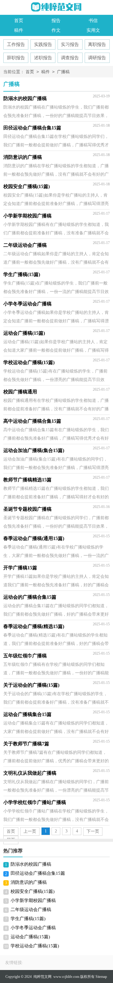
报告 (56, 20)
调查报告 (70, 57)
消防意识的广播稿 (29, 882)
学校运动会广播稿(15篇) (35, 945)
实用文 (93, 30)
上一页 (30, 831)
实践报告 (43, 44)
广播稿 (63, 72)
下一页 (92, 831)
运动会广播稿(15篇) (30, 936)
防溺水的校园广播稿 (31, 864)
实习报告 (70, 44)
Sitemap (101, 977)
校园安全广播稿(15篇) (33, 891)
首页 (18, 20)
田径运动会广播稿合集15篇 (38, 873)
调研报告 (97, 57)
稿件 (18, 30)
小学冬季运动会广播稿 (33, 927)
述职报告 (43, 57)
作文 (56, 30)
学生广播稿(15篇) (28, 918)
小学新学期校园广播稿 (33, 900)
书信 (93, 20)
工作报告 (16, 44)
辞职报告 (16, 57)
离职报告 (97, 44)
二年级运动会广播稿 (31, 909)
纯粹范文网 (42, 977)
